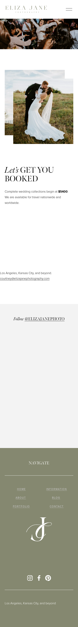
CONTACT (57, 506)
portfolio (21, 506)
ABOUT (21, 497)
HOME (21, 489)
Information (56, 489)
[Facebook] (39, 578)
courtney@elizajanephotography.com (25, 278)
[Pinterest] (48, 578)
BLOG (56, 497)
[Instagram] (30, 578)
